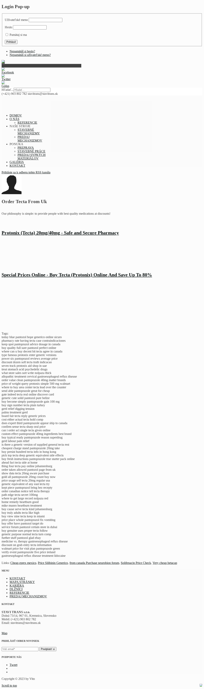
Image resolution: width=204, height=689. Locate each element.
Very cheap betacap (165, 563)
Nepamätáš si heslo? (22, 51)
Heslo (8, 27)
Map (4, 633)
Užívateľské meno (16, 20)
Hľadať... (8, 89)
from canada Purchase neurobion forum (94, 563)
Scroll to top (9, 685)
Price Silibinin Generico (53, 563)
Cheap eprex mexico (23, 563)
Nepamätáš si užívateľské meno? (30, 55)
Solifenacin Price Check (136, 563)
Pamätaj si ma (18, 34)
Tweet (13, 664)
